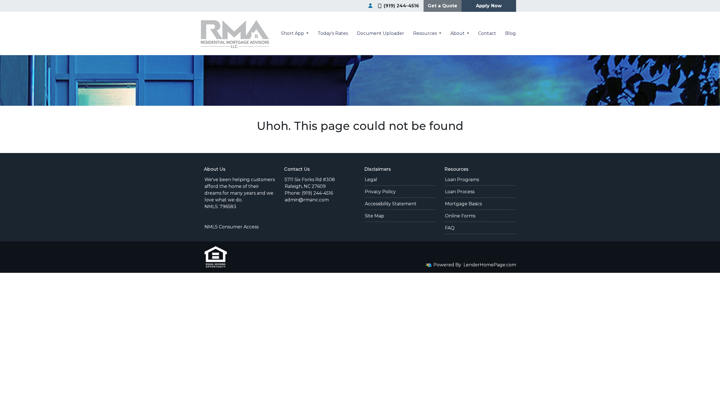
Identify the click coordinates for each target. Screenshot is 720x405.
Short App (293, 33)
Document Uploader (380, 33)
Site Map (374, 216)
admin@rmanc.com (307, 199)
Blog (510, 33)
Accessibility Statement (391, 203)
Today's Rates (333, 33)
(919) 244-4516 (401, 5)
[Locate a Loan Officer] (370, 6)
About (458, 33)
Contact (487, 33)
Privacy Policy (380, 191)
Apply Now (489, 5)
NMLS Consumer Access (231, 227)
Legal (371, 179)
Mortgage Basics (463, 203)
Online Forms (460, 216)
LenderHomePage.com (490, 264)
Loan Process (459, 191)
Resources (425, 33)
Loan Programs (462, 179)
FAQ (449, 228)
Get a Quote (442, 5)
